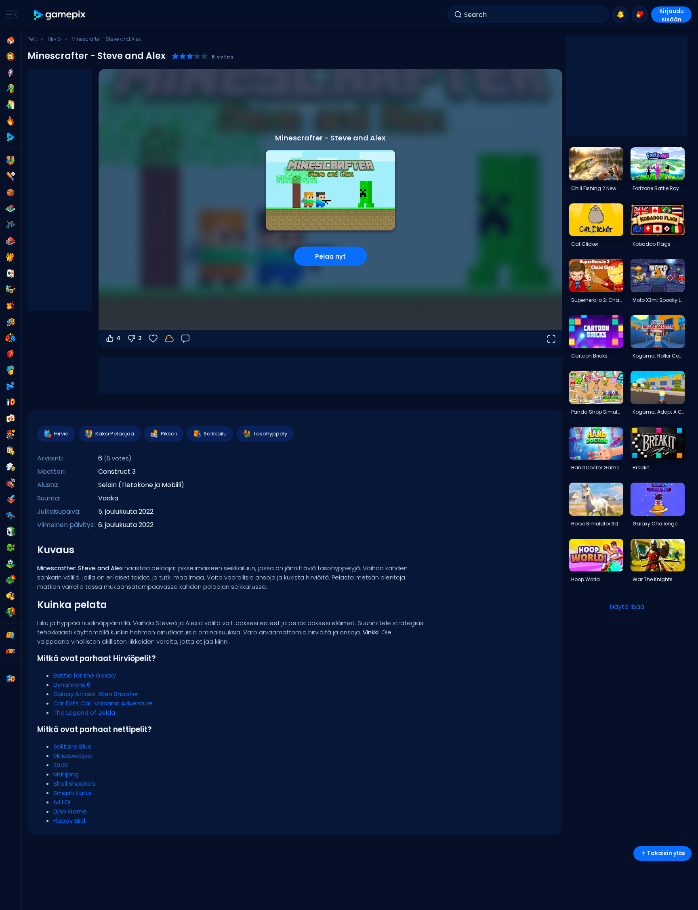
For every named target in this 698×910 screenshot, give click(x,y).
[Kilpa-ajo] (10, 483)
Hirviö (54, 39)
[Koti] (10, 40)
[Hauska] (10, 370)
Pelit (32, 39)
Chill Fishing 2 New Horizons (597, 188)
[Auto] (10, 241)
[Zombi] (10, 612)
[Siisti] (10, 289)
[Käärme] (10, 548)
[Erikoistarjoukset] (10, 137)
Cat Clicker (584, 244)
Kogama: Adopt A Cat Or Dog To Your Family (658, 411)
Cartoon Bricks (589, 355)
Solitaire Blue (72, 746)
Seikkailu (215, 433)
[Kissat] (10, 257)
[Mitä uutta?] (620, 14)
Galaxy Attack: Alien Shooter (95, 694)
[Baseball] (10, 176)
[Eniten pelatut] (10, 73)
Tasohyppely (270, 433)
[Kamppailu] (10, 338)
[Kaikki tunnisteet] (10, 635)
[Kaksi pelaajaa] (10, 160)
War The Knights (653, 579)
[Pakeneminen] (10, 322)
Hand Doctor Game (595, 467)
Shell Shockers (74, 783)
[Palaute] (185, 338)
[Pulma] (10, 467)
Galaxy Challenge (655, 523)
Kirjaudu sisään (671, 15)
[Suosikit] (640, 14)
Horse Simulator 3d (594, 523)
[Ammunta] (10, 515)
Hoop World (585, 579)
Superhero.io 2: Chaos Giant (597, 300)
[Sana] (10, 596)
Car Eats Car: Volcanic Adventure (103, 703)
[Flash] (10, 354)
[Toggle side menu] (10, 14)
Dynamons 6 (71, 684)
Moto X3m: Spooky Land (658, 300)
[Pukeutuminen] (10, 305)
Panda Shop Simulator (597, 411)
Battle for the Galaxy (84, 675)
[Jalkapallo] (10, 564)
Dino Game (70, 811)
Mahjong (66, 774)
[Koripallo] (10, 192)
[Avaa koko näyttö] (551, 338)
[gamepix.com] (60, 14)
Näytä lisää (627, 606)
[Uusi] (10, 105)
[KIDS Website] (10, 651)
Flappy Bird (69, 820)
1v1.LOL (62, 802)
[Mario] (10, 435)
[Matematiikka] (10, 451)
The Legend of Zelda (84, 712)
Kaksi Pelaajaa (114, 433)
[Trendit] (10, 121)
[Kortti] (10, 273)
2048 (60, 765)
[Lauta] (10, 209)
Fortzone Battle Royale (658, 188)
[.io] (10, 402)
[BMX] (10, 225)
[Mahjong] (10, 418)
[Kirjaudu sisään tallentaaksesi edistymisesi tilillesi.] (169, 338)
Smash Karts (72, 793)
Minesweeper (73, 755)
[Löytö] (10, 89)
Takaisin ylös (666, 853)
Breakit (641, 467)
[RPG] (10, 499)
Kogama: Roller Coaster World (658, 355)
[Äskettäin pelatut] (10, 56)
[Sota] (10, 580)
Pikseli (169, 433)
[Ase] (10, 386)
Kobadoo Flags (652, 244)
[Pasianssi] (10, 531)
